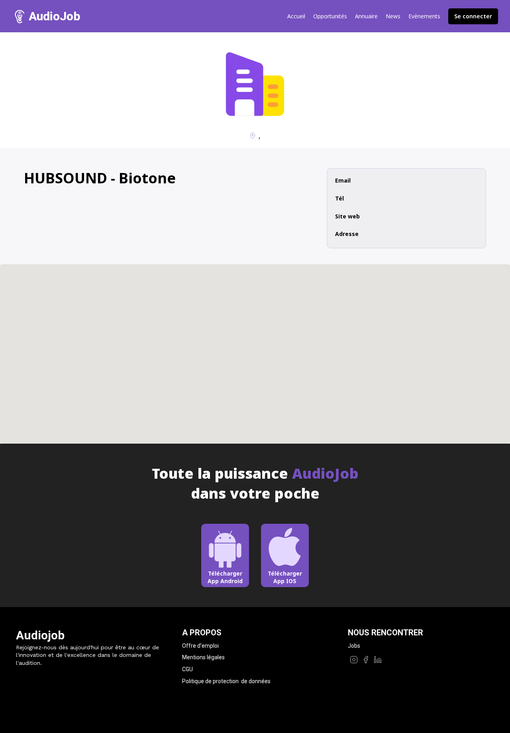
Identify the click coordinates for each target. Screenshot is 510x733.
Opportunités (330, 16)
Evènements (424, 16)
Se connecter (473, 16)
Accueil (296, 16)
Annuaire (366, 16)
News (393, 16)
